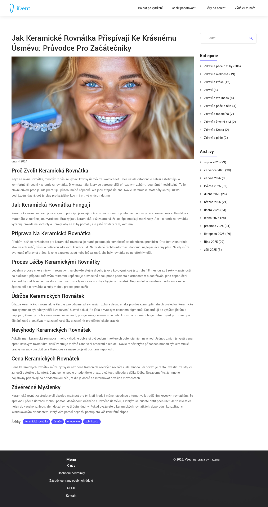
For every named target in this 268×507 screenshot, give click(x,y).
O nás (71, 465)
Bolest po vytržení (150, 8)
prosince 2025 (217, 226)
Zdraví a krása (217, 82)
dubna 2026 (215, 194)
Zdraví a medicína (219, 114)
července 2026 (217, 170)
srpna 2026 (215, 162)
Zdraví (211, 90)
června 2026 (216, 178)
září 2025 (213, 250)
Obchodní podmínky (71, 473)
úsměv (58, 421)
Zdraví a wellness (219, 74)
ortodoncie (73, 421)
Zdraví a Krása (216, 130)
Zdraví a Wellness (219, 98)
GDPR (71, 488)
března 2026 (216, 202)
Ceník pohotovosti (184, 8)
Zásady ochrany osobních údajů (71, 481)
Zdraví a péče (216, 138)
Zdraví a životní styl (220, 122)
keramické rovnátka (36, 421)
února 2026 (215, 210)
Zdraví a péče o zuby (222, 66)
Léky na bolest (215, 8)
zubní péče (91, 421)
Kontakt (71, 496)
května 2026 (215, 186)
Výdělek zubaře (245, 8)
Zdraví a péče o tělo (220, 106)
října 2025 (214, 242)
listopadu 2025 (217, 234)
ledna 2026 (215, 218)
